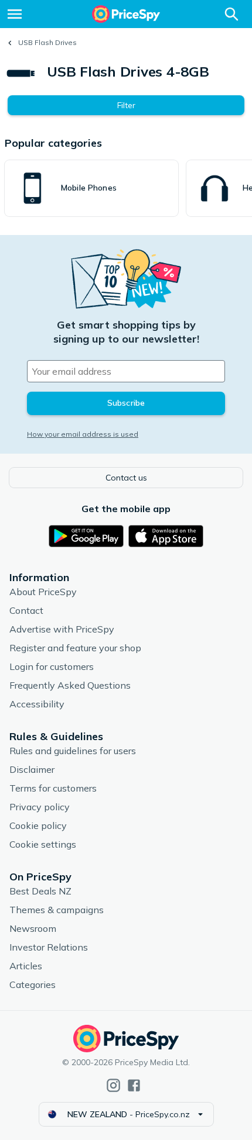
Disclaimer (32, 769)
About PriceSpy (43, 591)
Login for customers (51, 666)
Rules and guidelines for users (72, 750)
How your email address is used (82, 434)
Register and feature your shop (75, 648)
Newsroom (32, 928)
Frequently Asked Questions (70, 685)
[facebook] (134, 1085)
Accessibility (36, 704)
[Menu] (14, 14)
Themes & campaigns (56, 910)
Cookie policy (38, 825)
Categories (32, 984)
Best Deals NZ (40, 891)
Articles (25, 966)
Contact (26, 610)
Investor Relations (48, 947)
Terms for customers (53, 788)
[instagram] (113, 1085)
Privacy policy (39, 807)
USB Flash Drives (47, 42)
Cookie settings (42, 844)
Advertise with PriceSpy (61, 629)
